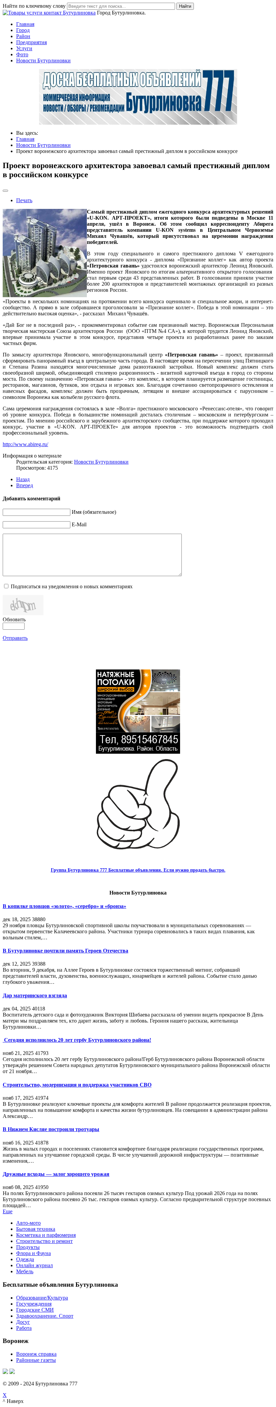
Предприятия (31, 42)
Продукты (28, 1247)
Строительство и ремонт (44, 1241)
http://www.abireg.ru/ (25, 444)
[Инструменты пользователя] (5, 191)
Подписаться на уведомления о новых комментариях (72, 586)
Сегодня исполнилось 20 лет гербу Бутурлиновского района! (77, 1040)
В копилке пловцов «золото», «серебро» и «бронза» (64, 906)
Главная (25, 24)
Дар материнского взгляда (35, 995)
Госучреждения (33, 1304)
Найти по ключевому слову (34, 6)
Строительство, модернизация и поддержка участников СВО (77, 1085)
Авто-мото (28, 1223)
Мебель (24, 1271)
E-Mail (79, 524)
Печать (24, 200)
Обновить (14, 619)
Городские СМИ (35, 1310)
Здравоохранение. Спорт (44, 1316)
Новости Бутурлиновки (43, 60)
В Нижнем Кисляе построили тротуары (51, 1129)
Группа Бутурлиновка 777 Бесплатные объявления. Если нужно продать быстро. (138, 870)
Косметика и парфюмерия (46, 1235)
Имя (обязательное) (94, 512)
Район (23, 36)
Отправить (15, 638)
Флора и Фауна (33, 1253)
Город (23, 30)
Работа (24, 1328)
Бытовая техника (35, 1229)
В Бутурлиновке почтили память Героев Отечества (65, 950)
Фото (22, 54)
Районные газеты (36, 1360)
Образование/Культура (42, 1298)
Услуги (24, 48)
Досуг (23, 1322)
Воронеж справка (36, 1354)
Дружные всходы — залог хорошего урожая (56, 1174)
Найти (185, 6)
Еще (7, 1211)
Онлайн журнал (34, 1265)
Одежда (25, 1259)
